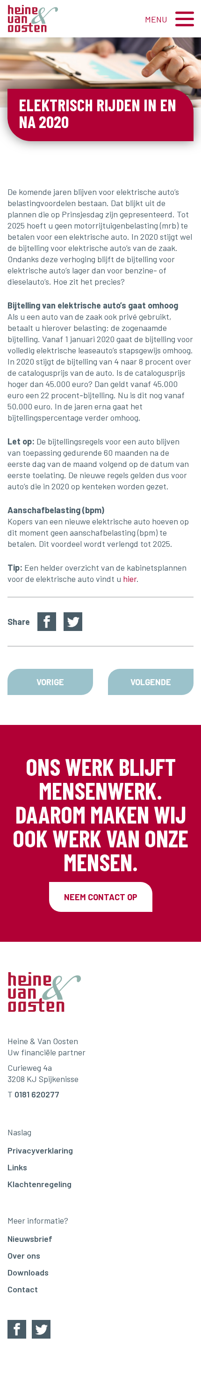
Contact (22, 1289)
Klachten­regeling (39, 1184)
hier (129, 578)
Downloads (28, 1272)
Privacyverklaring (40, 1150)
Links (17, 1167)
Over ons (23, 1255)
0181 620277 (36, 1094)
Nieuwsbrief (29, 1238)
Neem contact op (100, 897)
